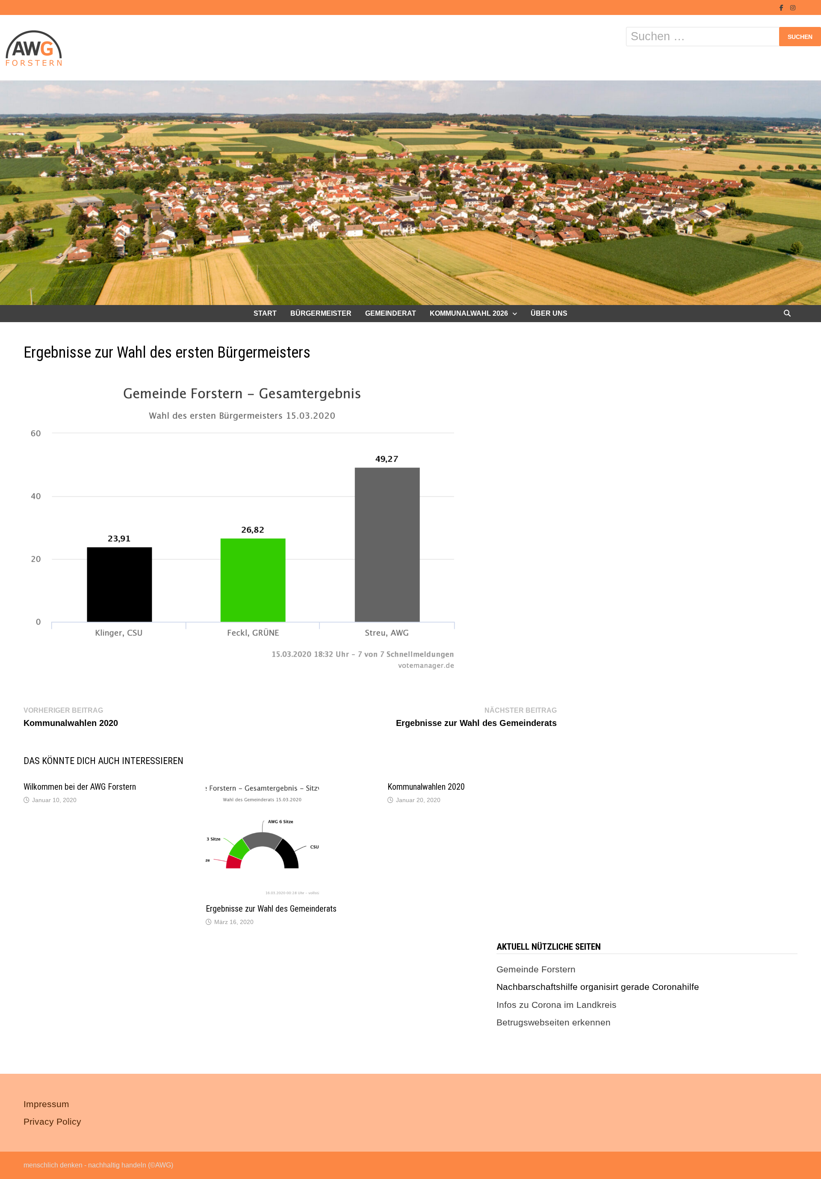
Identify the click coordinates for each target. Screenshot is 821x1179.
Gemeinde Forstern (536, 969)
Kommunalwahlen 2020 (426, 787)
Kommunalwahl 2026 (469, 313)
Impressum (46, 1104)
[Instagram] (792, 7)
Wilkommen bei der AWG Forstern (80, 787)
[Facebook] (782, 7)
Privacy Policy (52, 1121)
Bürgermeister (320, 313)
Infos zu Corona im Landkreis (556, 1005)
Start (265, 313)
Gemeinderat (390, 313)
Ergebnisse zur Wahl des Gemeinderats (271, 909)
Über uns (549, 313)
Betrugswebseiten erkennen (553, 1022)
